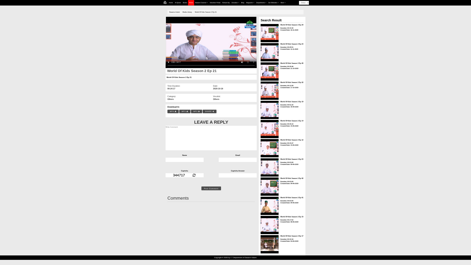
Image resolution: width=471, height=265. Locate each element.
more (282, 3)
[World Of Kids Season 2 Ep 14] (270, 129)
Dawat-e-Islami (174, 12)
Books (185, 3)
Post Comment (211, 189)
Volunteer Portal (215, 3)
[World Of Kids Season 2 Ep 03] (270, 167)
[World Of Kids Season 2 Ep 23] (270, 52)
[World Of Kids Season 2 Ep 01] (270, 206)
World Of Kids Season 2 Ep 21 (206, 12)
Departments (260, 3)
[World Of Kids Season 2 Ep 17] (270, 244)
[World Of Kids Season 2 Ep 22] (270, 90)
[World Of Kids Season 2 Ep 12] (270, 148)
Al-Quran (178, 3)
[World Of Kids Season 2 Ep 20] (270, 71)
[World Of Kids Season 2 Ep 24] (270, 33)
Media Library (187, 12)
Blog (242, 3)
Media (191, 3)
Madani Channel (201, 3)
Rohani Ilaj (226, 3)
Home (171, 3)
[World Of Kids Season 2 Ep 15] (270, 225)
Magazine (249, 3)
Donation (235, 3)
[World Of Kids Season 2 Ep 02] (270, 186)
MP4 (172, 111)
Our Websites (273, 3)
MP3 (184, 111)
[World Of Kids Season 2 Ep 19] (270, 110)
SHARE (209, 111)
